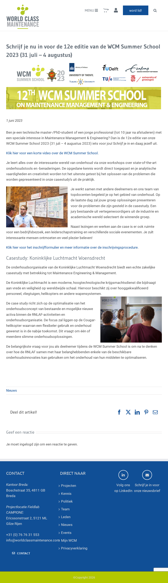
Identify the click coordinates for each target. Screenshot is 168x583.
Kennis (66, 494)
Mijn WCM (69, 540)
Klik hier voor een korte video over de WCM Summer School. (52, 153)
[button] (155, 10)
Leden (65, 517)
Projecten (68, 486)
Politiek (67, 501)
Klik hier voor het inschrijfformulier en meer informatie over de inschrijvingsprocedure (72, 247)
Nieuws (11, 390)
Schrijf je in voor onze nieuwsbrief (147, 488)
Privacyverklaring (74, 548)
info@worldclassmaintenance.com (33, 540)
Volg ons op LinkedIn (123, 488)
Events (66, 533)
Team (65, 509)
